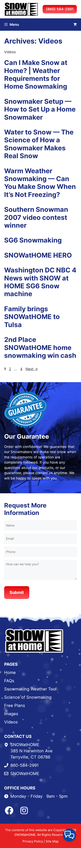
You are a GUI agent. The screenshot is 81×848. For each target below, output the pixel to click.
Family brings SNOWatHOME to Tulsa (32, 317)
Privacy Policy (32, 841)
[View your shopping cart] (75, 24)
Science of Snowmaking (28, 697)
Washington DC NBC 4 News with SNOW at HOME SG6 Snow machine (40, 282)
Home (10, 672)
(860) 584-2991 (60, 9)
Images (11, 713)
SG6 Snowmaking (33, 240)
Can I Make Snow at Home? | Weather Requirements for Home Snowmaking (35, 74)
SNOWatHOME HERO (38, 255)
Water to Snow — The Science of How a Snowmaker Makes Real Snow (39, 144)
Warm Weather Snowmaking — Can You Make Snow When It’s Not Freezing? (40, 183)
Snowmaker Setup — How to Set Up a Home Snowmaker (40, 109)
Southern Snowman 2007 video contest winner (36, 217)
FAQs (9, 680)
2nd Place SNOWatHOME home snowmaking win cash (40, 347)
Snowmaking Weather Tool (30, 689)
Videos (11, 722)
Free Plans (14, 705)
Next (32, 369)
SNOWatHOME (24, 773)
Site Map (52, 841)
